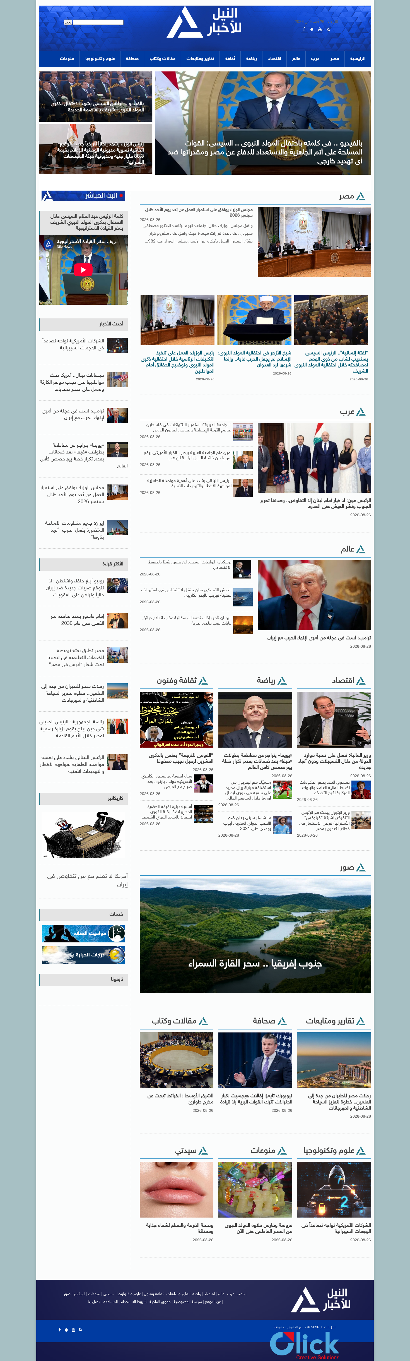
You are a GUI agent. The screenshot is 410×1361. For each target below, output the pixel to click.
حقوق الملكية (160, 1302)
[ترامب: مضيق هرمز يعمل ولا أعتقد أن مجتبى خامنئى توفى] (95, 73)
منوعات (67, 59)
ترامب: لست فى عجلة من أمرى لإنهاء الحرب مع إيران (319, 638)
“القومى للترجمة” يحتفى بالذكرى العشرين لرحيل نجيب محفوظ (181, 759)
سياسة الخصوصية (188, 1302)
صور (67, 1294)
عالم (296, 59)
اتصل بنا (94, 1302)
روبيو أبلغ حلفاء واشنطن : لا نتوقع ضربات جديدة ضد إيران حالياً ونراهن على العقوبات (75, 588)
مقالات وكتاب (162, 59)
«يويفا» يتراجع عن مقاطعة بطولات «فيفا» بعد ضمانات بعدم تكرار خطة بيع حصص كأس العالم (257, 762)
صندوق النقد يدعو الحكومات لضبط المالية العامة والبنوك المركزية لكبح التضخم (325, 788)
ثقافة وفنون (153, 1294)
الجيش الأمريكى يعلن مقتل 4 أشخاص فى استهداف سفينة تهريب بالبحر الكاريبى (186, 593)
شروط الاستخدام (133, 1302)
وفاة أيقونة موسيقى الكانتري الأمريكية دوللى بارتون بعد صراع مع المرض (166, 782)
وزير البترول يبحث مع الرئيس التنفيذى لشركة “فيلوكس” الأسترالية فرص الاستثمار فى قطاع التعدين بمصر (324, 821)
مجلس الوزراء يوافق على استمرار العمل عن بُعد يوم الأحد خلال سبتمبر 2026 (199, 212)
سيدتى (108, 1294)
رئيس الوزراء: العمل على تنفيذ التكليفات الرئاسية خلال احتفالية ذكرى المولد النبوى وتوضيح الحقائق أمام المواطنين (177, 362)
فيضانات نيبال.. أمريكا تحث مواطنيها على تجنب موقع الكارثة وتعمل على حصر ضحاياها (72, 383)
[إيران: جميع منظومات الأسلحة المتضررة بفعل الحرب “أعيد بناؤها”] (263, 73)
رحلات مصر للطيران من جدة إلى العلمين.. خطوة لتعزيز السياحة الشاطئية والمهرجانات (339, 1102)
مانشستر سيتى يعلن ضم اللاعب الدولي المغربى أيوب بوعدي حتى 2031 (247, 823)
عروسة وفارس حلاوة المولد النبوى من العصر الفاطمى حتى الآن (258, 1229)
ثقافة (230, 59)
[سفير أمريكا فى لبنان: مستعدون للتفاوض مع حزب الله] (95, 125)
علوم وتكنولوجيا (100, 59)
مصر (335, 59)
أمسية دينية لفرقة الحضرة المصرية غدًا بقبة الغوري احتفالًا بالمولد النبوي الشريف (167, 812)
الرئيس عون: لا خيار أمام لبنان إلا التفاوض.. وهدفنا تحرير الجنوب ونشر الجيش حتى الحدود (315, 504)
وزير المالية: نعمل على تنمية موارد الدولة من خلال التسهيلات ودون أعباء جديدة (334, 762)
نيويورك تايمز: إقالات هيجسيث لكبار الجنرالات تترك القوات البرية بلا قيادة (256, 1099)
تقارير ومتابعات (200, 59)
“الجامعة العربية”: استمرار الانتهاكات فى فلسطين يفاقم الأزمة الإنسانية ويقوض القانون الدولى (188, 428)
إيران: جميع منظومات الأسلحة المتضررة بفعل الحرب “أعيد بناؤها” (74, 530)
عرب (315, 59)
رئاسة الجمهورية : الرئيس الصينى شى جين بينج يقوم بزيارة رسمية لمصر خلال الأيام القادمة (71, 729)
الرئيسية (357, 59)
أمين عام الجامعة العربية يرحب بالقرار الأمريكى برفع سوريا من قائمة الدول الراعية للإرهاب (187, 455)
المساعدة (110, 1302)
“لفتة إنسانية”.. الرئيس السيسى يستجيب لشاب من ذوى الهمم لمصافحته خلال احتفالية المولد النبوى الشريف (331, 362)
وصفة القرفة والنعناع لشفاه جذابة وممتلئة (179, 1229)
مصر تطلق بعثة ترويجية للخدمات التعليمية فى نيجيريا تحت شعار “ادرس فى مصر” (75, 658)
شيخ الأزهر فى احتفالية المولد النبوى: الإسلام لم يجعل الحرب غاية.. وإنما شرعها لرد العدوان (254, 359)
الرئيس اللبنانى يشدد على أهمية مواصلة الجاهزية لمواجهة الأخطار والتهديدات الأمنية (189, 483)
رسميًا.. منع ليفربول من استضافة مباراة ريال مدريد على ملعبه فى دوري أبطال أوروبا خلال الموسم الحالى (248, 790)
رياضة (251, 59)
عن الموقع (213, 1302)
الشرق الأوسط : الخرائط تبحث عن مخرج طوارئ (180, 1099)
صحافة (132, 59)
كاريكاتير (115, 799)
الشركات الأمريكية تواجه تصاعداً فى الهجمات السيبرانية (336, 1229)
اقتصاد (274, 59)
